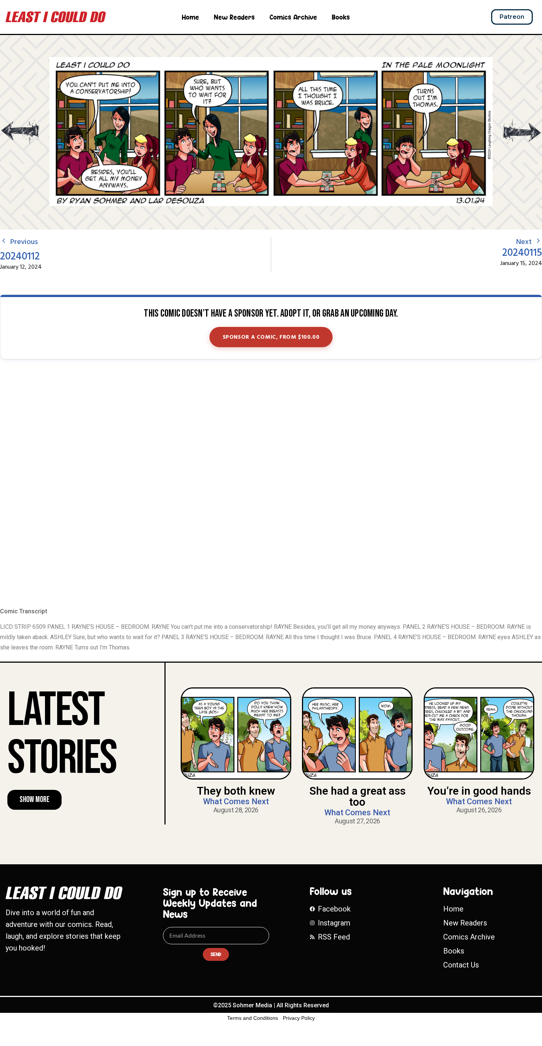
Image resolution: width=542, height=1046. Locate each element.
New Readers (234, 17)
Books (341, 17)
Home (190, 17)
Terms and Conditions (252, 1018)
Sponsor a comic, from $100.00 (271, 337)
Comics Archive (293, 17)
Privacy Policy (299, 1018)
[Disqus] (271, 484)
